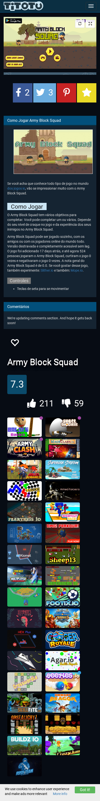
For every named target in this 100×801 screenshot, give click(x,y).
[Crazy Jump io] (62, 745)
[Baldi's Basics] (24, 427)
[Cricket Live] (24, 575)
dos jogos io (16, 188)
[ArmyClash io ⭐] (24, 448)
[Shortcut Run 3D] (62, 512)
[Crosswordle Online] (24, 681)
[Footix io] (62, 597)
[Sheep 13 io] (62, 554)
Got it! (85, 789)
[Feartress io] (24, 512)
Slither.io (47, 270)
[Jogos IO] (23, 6)
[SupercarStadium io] (62, 469)
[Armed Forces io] (62, 490)
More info (60, 794)
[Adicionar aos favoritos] (86, 93)
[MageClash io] (62, 448)
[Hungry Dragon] (62, 703)
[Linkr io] (24, 490)
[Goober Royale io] (62, 639)
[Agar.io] (62, 660)
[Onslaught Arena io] (24, 724)
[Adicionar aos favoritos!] (14, 344)
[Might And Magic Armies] (62, 618)
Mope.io (77, 270)
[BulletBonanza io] (24, 469)
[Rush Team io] (24, 766)
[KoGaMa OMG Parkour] (62, 533)
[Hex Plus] (24, 639)
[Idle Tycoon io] (24, 597)
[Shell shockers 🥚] (62, 427)
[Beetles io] (62, 681)
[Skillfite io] (24, 703)
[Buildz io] (24, 745)
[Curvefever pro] (24, 660)
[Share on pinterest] (66, 93)
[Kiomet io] (24, 554)
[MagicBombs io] (62, 724)
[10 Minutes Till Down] (24, 618)
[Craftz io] (24, 533)
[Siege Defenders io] (62, 575)
